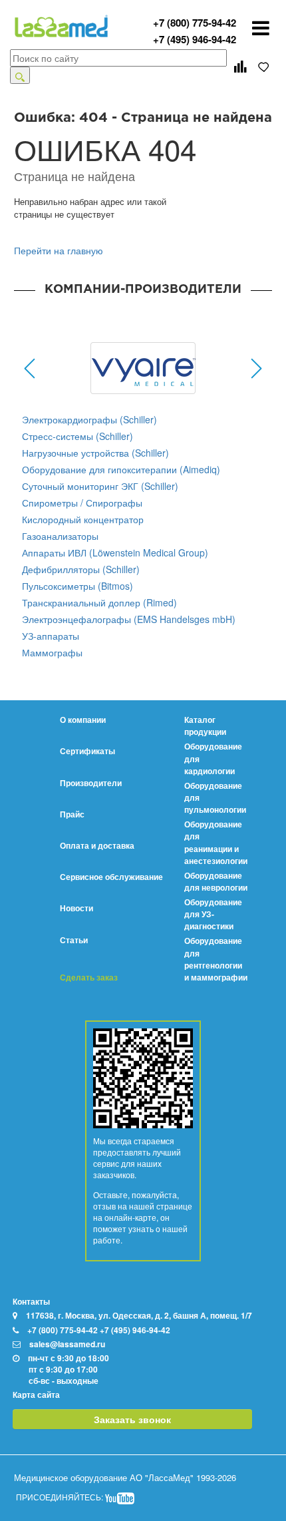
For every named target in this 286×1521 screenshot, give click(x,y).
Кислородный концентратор (83, 519)
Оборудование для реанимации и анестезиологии (215, 842)
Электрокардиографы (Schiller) (89, 419)
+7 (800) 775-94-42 (194, 22)
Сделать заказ (89, 977)
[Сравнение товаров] (240, 67)
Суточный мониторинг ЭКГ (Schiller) (100, 486)
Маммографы (52, 652)
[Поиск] (20, 75)
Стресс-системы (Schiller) (77, 436)
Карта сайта (36, 1395)
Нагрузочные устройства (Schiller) (95, 452)
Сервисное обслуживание (111, 877)
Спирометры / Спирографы (82, 502)
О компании (83, 720)
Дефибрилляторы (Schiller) (81, 569)
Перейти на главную (58, 250)
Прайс (72, 814)
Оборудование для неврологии (215, 881)
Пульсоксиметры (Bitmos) (77, 585)
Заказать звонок (132, 1419)
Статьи (74, 940)
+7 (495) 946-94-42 (194, 39)
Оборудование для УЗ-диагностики (213, 914)
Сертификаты (87, 751)
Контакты (31, 1301)
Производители (91, 783)
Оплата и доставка (97, 845)
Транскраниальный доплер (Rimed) (99, 602)
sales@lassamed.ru (67, 1344)
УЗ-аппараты (50, 635)
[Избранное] (264, 67)
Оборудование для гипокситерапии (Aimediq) (121, 469)
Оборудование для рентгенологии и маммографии (215, 958)
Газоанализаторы (60, 536)
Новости (76, 908)
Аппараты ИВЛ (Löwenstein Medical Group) (115, 552)
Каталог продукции (205, 726)
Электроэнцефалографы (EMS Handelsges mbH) (128, 619)
